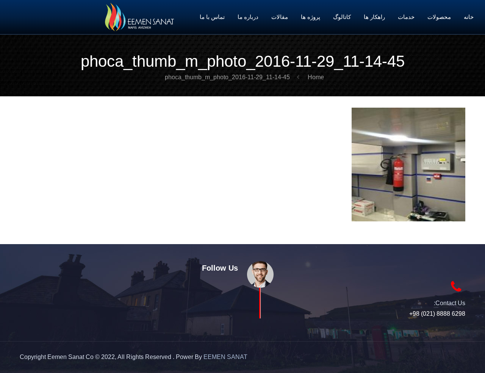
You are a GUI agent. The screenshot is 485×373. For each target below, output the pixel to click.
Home (316, 77)
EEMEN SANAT (225, 357)
